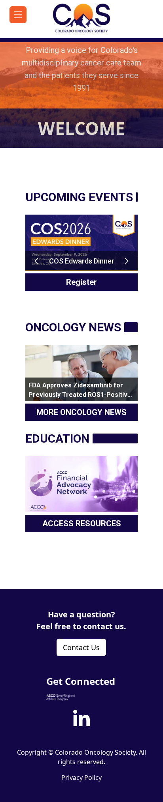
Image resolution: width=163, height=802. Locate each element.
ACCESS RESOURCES (81, 523)
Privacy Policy (81, 777)
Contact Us (81, 647)
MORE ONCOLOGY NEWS (81, 412)
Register (81, 282)
